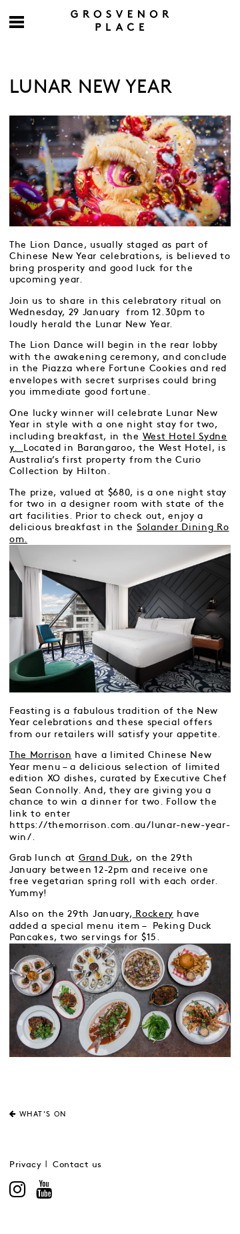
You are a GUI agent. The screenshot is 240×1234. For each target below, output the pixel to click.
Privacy (25, 1165)
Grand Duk (104, 857)
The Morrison (40, 755)
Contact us (77, 1165)
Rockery (153, 913)
